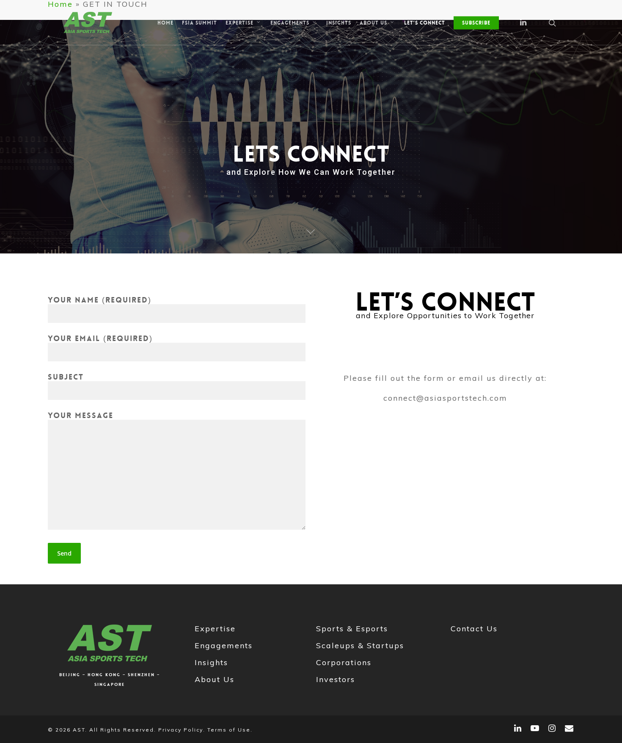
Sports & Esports (352, 628)
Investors (335, 679)
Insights (211, 662)
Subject (66, 377)
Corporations (344, 662)
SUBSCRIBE (476, 22)
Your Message (80, 415)
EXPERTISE (239, 22)
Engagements (224, 645)
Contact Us (474, 628)
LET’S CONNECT (424, 22)
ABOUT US (373, 22)
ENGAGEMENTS (289, 22)
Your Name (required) (99, 300)
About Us (214, 679)
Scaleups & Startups (360, 645)
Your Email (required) (100, 338)
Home (165, 22)
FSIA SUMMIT (199, 22)
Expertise (215, 628)
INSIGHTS (338, 22)
